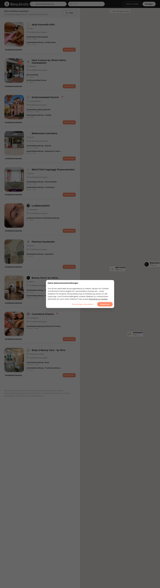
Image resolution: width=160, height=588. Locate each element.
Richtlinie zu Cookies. (98, 299)
